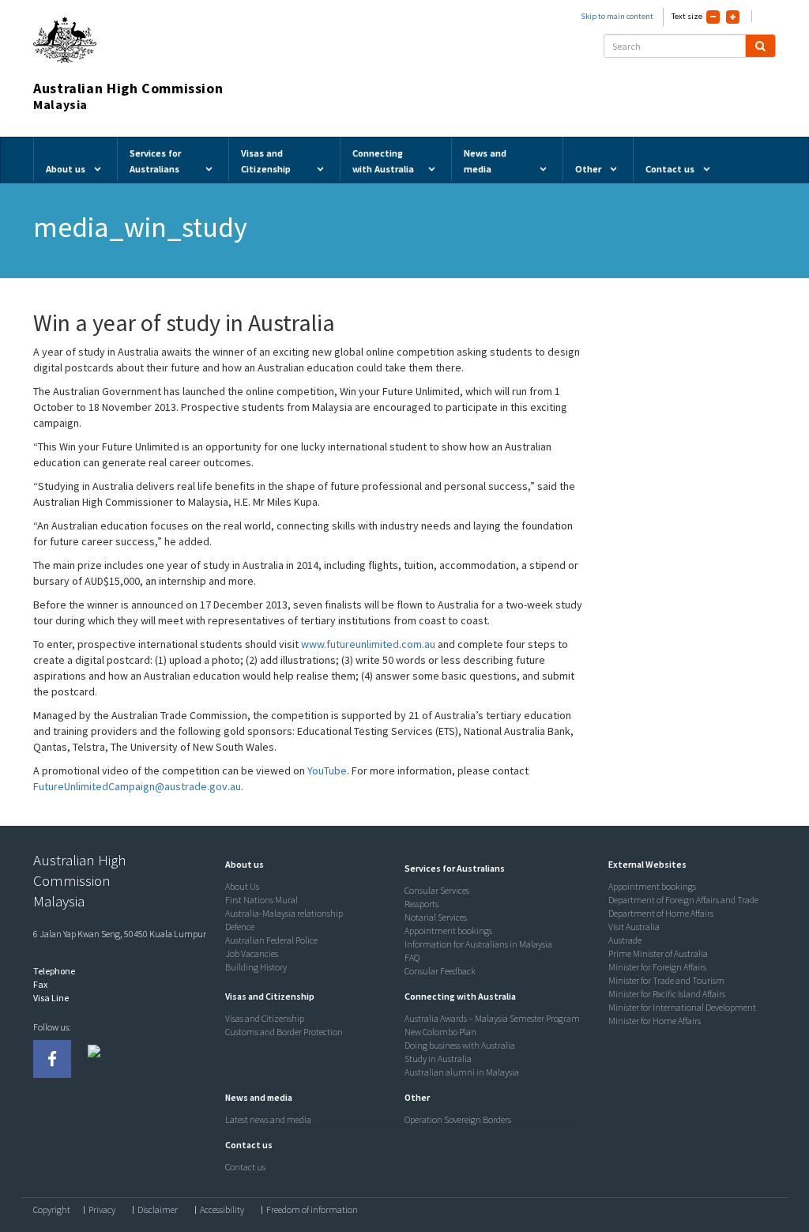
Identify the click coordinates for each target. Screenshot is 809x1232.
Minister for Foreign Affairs (657, 967)
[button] (240, 864)
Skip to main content (617, 16)
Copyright (51, 1210)
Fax (40, 984)
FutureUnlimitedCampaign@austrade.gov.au (137, 786)
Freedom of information (312, 1210)
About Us (242, 886)
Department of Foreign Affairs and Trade (683, 900)
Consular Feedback (440, 971)
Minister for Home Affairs (654, 1021)
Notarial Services (435, 917)
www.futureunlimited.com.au (368, 644)
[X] (94, 1059)
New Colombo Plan (440, 1032)
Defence (239, 926)
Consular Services (436, 890)
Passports (421, 904)
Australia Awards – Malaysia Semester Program (492, 1018)
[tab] (311, 865)
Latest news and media (268, 1119)
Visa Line (51, 998)
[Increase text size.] (732, 17)
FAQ (412, 957)
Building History (256, 967)
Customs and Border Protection (284, 1032)
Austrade (625, 940)
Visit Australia (634, 926)
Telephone (54, 971)
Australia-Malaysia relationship (284, 913)
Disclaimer (157, 1210)
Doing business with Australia (459, 1045)
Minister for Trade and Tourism (666, 980)
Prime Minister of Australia (658, 953)
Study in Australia (438, 1058)
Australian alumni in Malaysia (461, 1072)
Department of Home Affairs (660, 913)
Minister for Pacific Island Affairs (666, 994)
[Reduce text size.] (713, 17)
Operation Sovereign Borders (457, 1119)
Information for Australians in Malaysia (478, 944)
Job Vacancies (251, 953)
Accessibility (222, 1210)
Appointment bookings (448, 930)
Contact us (245, 1167)
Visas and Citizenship (264, 1018)
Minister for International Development (682, 1007)
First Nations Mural (261, 900)
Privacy (101, 1210)
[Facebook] (52, 1059)
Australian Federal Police (271, 940)
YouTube (327, 770)
